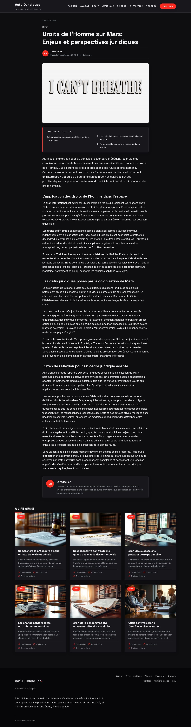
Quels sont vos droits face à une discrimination (144, 624)
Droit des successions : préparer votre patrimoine (144, 552)
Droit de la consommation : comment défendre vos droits (92, 624)
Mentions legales (161, 681)
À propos (151, 6)
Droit (95, 6)
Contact (168, 6)
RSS (174, 681)
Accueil (72, 6)
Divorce (122, 6)
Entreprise (136, 6)
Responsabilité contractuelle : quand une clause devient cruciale (94, 552)
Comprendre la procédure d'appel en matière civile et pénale (39, 552)
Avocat (84, 6)
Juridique (108, 6)
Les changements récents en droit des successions (34, 624)
